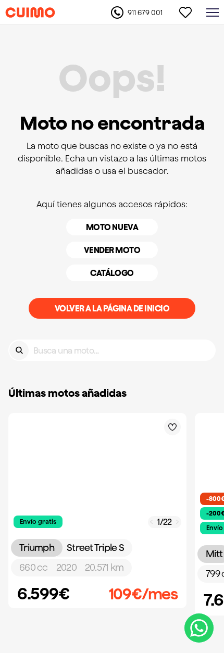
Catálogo (111, 273)
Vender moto (112, 250)
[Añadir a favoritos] (172, 427)
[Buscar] (19, 350)
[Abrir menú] (212, 12)
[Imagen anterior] (151, 522)
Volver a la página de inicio (112, 308)
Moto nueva (112, 227)
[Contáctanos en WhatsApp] (199, 628)
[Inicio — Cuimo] (30, 12)
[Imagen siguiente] (177, 522)
